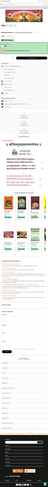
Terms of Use (26, 348)
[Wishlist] (42, 1)
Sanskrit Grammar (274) (7, 423)
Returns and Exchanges (10, 104)
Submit (7, 351)
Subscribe (40, 442)
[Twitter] (12, 476)
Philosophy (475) (5, 408)
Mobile (3, 341)
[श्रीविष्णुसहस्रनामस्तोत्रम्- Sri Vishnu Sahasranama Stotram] (3, 25)
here (34, 291)
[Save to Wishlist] (34, 32)
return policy (6, 276)
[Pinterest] (13, 476)
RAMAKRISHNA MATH (15, 66)
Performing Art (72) (6, 403)
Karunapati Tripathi (34, 246)
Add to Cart (31, 58)
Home (2, 7)
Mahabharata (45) (6, 398)
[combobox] (24, 4)
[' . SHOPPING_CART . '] (45, 1)
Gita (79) (4, 373)
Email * (3, 333)
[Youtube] (19, 476)
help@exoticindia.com (24, 287)
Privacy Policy (32, 348)
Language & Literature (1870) (8, 388)
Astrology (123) (5, 363)
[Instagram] (15, 476)
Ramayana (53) (5, 418)
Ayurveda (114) (5, 368)
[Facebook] (10, 476)
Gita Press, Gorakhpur (8, 215)
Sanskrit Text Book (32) (7, 428)
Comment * (4, 314)
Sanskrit (7, 7)
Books (4, 7)
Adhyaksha (11, 69)
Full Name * (4, 325)
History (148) (4, 383)
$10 (5, 46)
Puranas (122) (5, 413)
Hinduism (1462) (5, 378)
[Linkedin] (17, 476)
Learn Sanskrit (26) (6, 393)
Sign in (39, 1)
